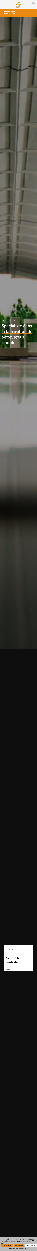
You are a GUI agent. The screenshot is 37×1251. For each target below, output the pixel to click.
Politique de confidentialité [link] (18, 1248)
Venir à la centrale (13, 960)
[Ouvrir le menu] (33, 3)
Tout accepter (7, 1245)
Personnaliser (31, 1245)
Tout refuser (19, 1245)
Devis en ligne (9, 13)
